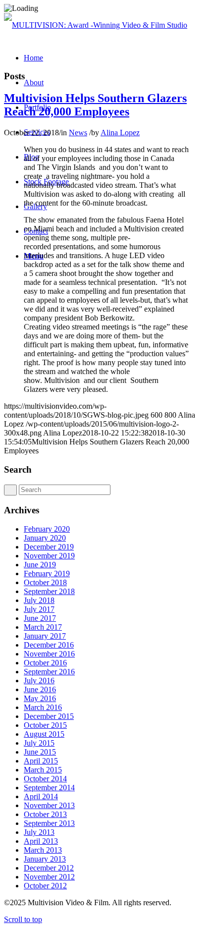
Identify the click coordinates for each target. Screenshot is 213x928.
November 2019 (49, 555)
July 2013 (39, 832)
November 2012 (49, 877)
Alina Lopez (120, 132)
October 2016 (45, 662)
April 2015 (41, 761)
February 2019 (47, 573)
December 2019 (49, 547)
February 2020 (47, 529)
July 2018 (39, 600)
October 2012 (45, 885)
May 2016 (40, 698)
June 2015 (40, 752)
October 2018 (45, 582)
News (78, 132)
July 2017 (39, 609)
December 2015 (49, 716)
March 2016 (43, 707)
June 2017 (40, 618)
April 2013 (41, 841)
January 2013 (45, 859)
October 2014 (45, 778)
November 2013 (49, 805)
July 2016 (39, 680)
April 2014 (41, 796)
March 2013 (43, 850)
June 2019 (40, 564)
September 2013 (49, 823)
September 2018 (49, 591)
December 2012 (49, 868)
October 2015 (45, 725)
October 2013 (45, 814)
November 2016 (49, 654)
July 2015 (39, 743)
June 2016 (40, 689)
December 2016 (49, 645)
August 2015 (44, 734)
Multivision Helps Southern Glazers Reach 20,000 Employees (95, 105)
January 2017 (45, 636)
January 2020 (45, 538)
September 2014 (49, 787)
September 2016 (49, 671)
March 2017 (43, 627)
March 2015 (43, 769)
